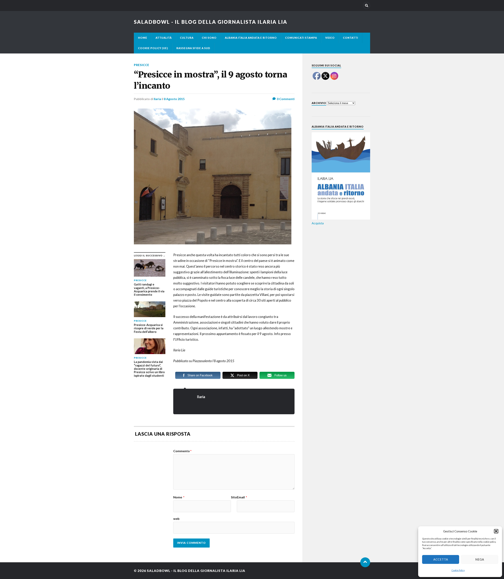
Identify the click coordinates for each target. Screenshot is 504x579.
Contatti (350, 37)
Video (330, 37)
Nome (178, 497)
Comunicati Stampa (301, 37)
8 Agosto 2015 (174, 99)
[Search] (366, 5)
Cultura (187, 37)
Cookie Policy (458, 570)
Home (142, 37)
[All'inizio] (365, 562)
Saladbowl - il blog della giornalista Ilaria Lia (210, 22)
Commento (182, 451)
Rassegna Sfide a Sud (193, 48)
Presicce (141, 65)
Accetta (440, 559)
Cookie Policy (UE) (153, 48)
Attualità (164, 37)
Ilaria (157, 99)
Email (242, 497)
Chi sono (209, 37)
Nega (479, 559)
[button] (496, 531)
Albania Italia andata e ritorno (251, 37)
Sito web (205, 508)
